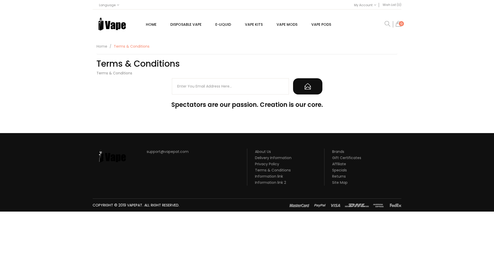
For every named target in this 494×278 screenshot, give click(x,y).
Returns (339, 176)
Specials (339, 170)
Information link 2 (270, 182)
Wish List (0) (392, 5)
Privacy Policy (267, 164)
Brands (338, 151)
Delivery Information (273, 157)
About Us (263, 151)
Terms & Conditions (131, 46)
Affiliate (339, 164)
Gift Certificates (346, 157)
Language (107, 5)
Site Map (340, 182)
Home (101, 46)
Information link (269, 176)
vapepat (134, 205)
